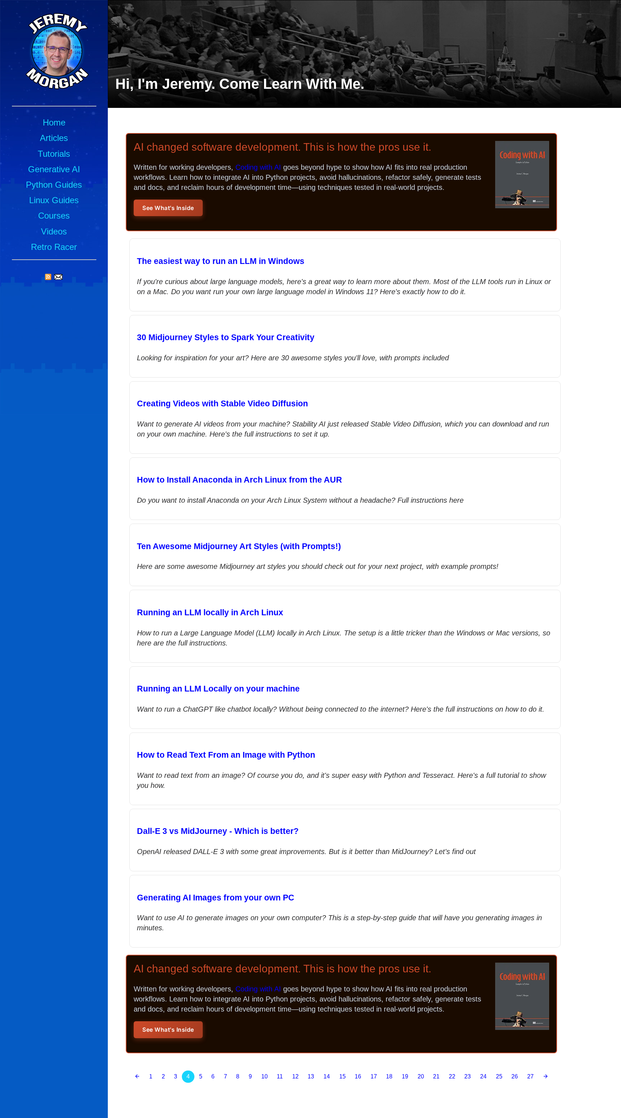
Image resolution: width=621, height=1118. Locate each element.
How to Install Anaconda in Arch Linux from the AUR (239, 479)
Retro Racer (54, 247)
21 (436, 1076)
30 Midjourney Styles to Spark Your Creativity (225, 337)
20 (421, 1076)
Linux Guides (54, 200)
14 (326, 1076)
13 (311, 1076)
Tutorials (54, 154)
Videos (54, 231)
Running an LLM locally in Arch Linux (210, 612)
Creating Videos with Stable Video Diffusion (222, 403)
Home (54, 122)
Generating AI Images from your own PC (215, 897)
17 (374, 1076)
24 (483, 1076)
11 (280, 1076)
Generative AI (54, 169)
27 (530, 1076)
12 (295, 1076)
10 (264, 1076)
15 (342, 1076)
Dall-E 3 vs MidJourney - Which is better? (218, 831)
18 (389, 1076)
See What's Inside (168, 207)
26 (514, 1076)
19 (405, 1076)
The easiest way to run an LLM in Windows (220, 261)
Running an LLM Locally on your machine (218, 688)
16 (358, 1076)
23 (467, 1076)
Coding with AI (258, 167)
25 (499, 1076)
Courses (54, 215)
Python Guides (54, 185)
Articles (54, 138)
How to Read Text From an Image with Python (226, 754)
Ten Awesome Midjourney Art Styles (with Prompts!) (239, 546)
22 (452, 1076)
